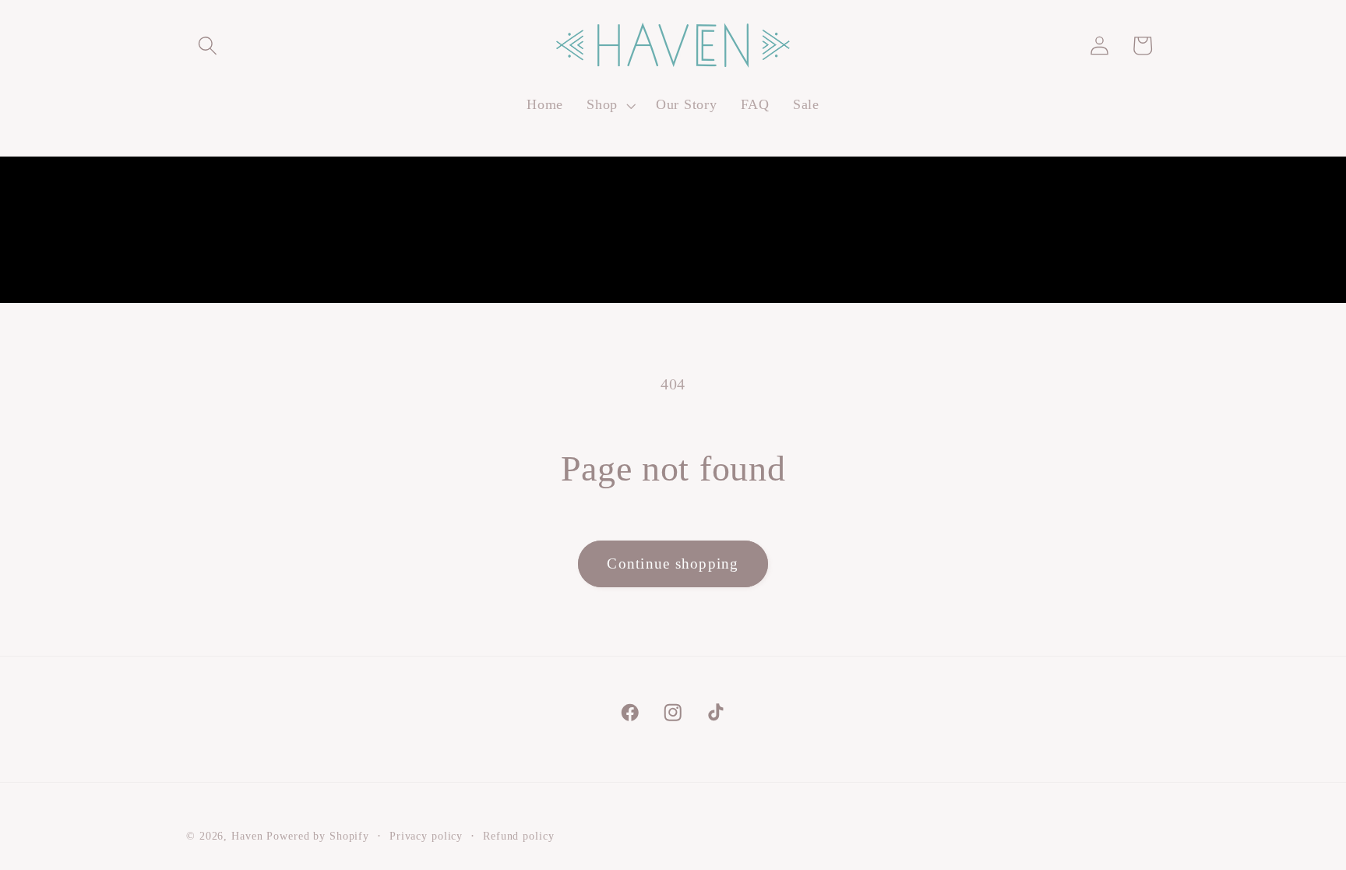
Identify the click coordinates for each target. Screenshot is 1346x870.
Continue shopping (672, 563)
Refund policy (518, 836)
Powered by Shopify (317, 836)
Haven (247, 836)
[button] (207, 45)
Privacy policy (426, 836)
